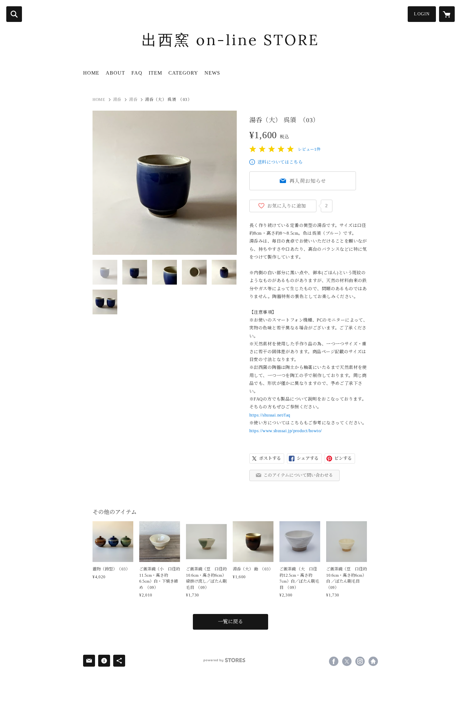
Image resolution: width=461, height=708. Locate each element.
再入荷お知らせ (307, 181)
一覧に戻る (230, 621)
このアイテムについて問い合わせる (298, 475)
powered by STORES (224, 660)
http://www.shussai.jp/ (373, 661)
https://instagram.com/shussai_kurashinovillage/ (360, 661)
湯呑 (117, 99)
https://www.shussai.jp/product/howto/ (285, 430)
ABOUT (115, 73)
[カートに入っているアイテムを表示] (447, 14)
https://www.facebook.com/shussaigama (333, 661)
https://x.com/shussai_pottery (347, 661)
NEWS (212, 73)
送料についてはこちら (280, 162)
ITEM (155, 73)
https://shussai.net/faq (269, 415)
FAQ (136, 73)
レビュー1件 (309, 149)
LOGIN (422, 14)
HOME (91, 73)
